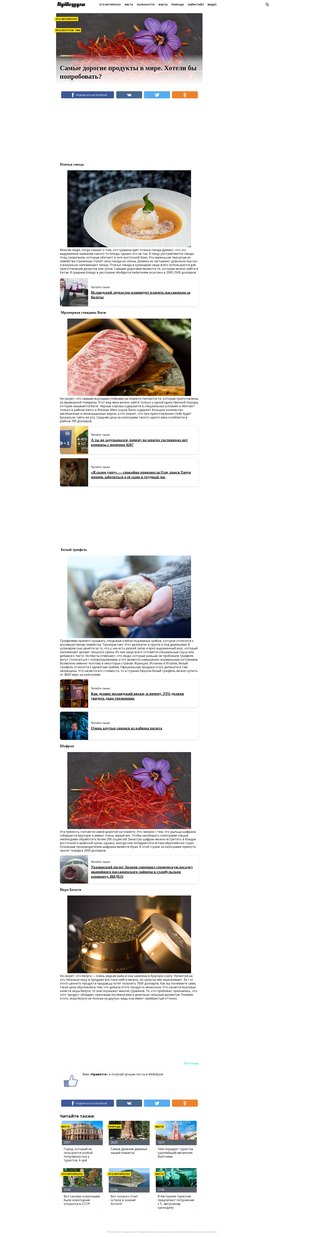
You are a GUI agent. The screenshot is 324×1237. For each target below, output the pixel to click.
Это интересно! (110, 4)
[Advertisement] (128, 131)
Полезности (145, 4)
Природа (177, 4)
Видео (212, 4)
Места (129, 4)
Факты (163, 4)
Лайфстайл (196, 4)
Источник (191, 1063)
